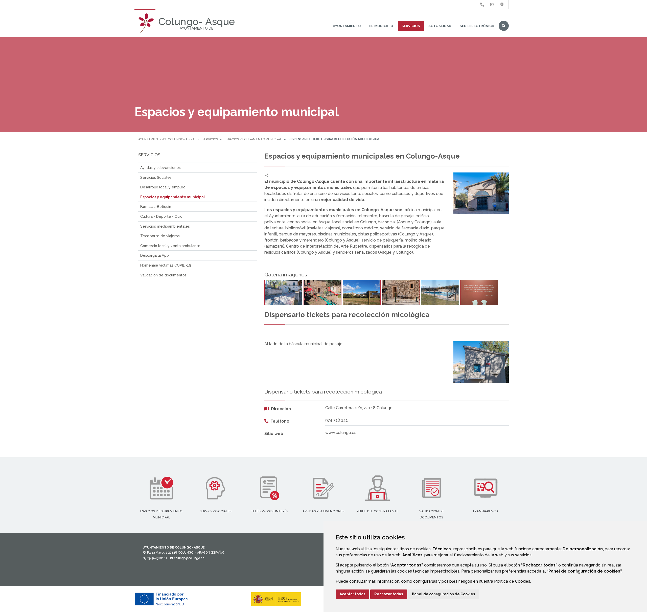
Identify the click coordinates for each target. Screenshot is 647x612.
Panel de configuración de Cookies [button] (443, 594)
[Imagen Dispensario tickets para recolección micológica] (481, 361)
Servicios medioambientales (165, 226)
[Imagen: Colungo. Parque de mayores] (401, 292)
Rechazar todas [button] (388, 594)
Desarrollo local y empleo (163, 187)
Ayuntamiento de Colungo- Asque (167, 139)
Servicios (411, 26)
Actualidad (439, 26)
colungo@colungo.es (188, 558)
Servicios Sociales (156, 177)
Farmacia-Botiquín (155, 206)
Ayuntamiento (347, 26)
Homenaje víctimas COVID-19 (165, 265)
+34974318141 (156, 558)
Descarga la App (154, 255)
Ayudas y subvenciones (160, 167)
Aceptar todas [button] (352, 594)
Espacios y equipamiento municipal (253, 139)
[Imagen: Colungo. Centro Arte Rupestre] (479, 292)
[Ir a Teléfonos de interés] (482, 4)
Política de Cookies (512, 581)
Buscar (504, 26)
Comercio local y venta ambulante (170, 246)
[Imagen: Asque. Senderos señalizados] (362, 292)
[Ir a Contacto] (492, 4)
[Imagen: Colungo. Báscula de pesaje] (283, 292)
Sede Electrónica (477, 26)
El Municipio (381, 26)
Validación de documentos (163, 275)
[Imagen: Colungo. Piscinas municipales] (440, 292)
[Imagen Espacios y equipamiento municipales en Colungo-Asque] (481, 193)
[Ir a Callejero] (501, 4)
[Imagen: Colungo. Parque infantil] (322, 292)
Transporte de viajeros (160, 236)
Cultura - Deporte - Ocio (161, 216)
